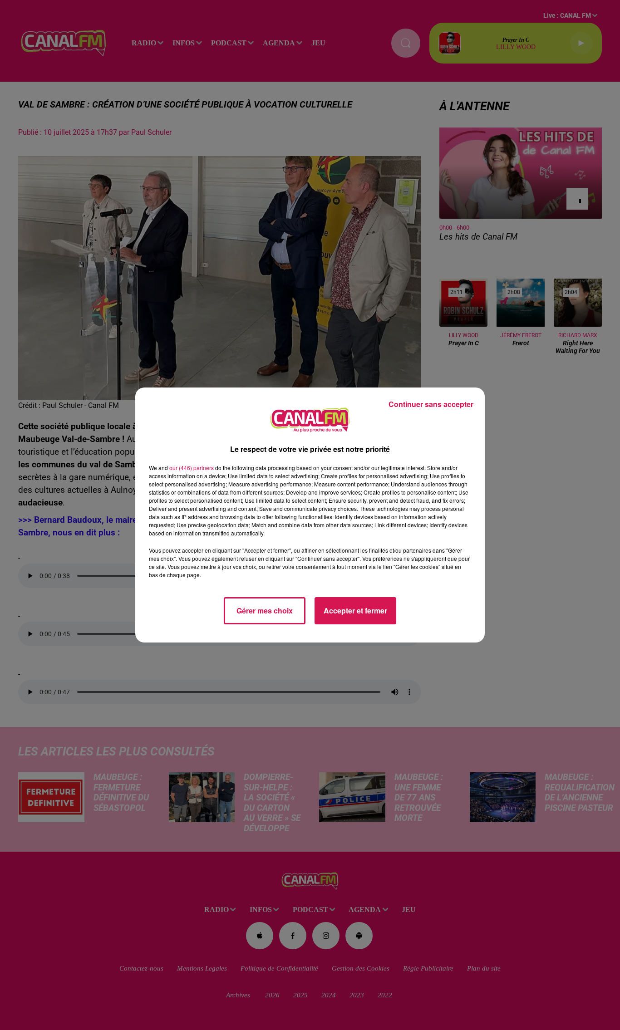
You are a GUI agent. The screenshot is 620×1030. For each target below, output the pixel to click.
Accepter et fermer (355, 610)
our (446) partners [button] (191, 467)
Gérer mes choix (264, 610)
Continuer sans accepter (431, 404)
